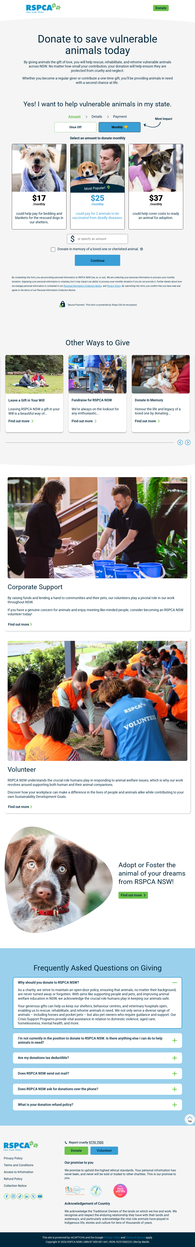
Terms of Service (135, 1237)
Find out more (19, 421)
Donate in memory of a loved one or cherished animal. (99, 249)
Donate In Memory (149, 400)
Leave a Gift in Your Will (26, 400)
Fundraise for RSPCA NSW (92, 400)
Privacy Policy (112, 1237)
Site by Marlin (141, 1241)
